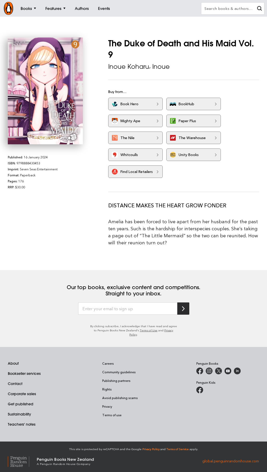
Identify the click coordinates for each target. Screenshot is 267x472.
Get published (20, 404)
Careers (108, 363)
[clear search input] (259, 9)
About (13, 363)
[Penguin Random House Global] (22, 461)
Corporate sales (22, 394)
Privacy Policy (151, 449)
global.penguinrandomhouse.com (230, 461)
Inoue (161, 66)
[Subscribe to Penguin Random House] (183, 308)
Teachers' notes (21, 424)
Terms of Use (148, 330)
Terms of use (112, 415)
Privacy (107, 406)
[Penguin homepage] (8, 8)
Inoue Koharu (128, 66)
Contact (15, 383)
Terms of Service (177, 449)
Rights (107, 389)
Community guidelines (119, 372)
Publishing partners (116, 380)
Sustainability (19, 414)
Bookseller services (24, 373)
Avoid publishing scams (120, 397)
